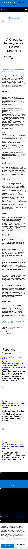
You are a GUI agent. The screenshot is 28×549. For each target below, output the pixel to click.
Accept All (7, 545)
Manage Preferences (20, 544)
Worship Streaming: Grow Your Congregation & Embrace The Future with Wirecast (14, 366)
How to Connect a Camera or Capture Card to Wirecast (13, 405)
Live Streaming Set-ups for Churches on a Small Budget (13, 446)
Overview (5, 523)
